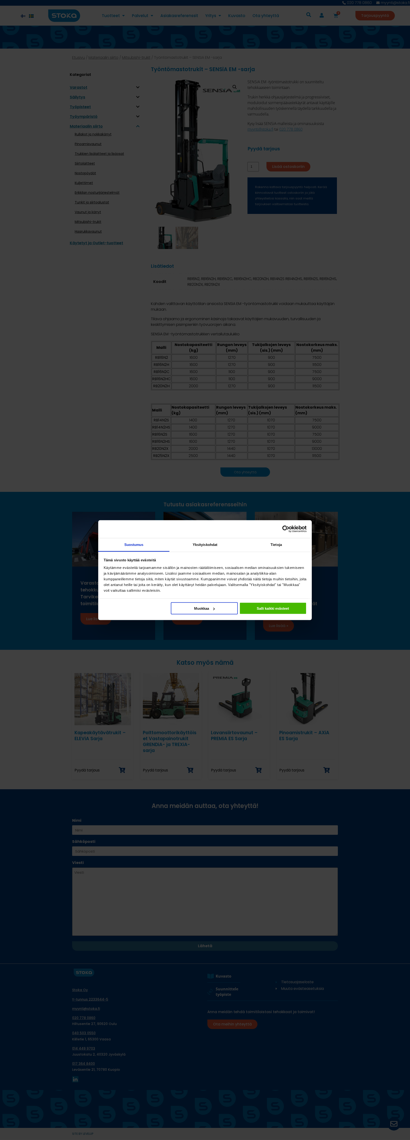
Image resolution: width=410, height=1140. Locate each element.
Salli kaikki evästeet (273, 608)
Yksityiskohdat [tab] (205, 544)
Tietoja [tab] (276, 544)
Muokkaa (201, 608)
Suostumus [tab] (134, 544)
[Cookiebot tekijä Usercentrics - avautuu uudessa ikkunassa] (286, 529)
